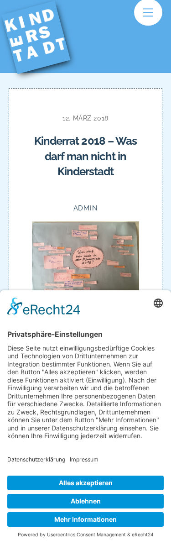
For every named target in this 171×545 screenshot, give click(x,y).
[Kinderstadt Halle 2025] (42, 60)
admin (85, 208)
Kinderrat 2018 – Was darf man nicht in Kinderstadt (85, 156)
